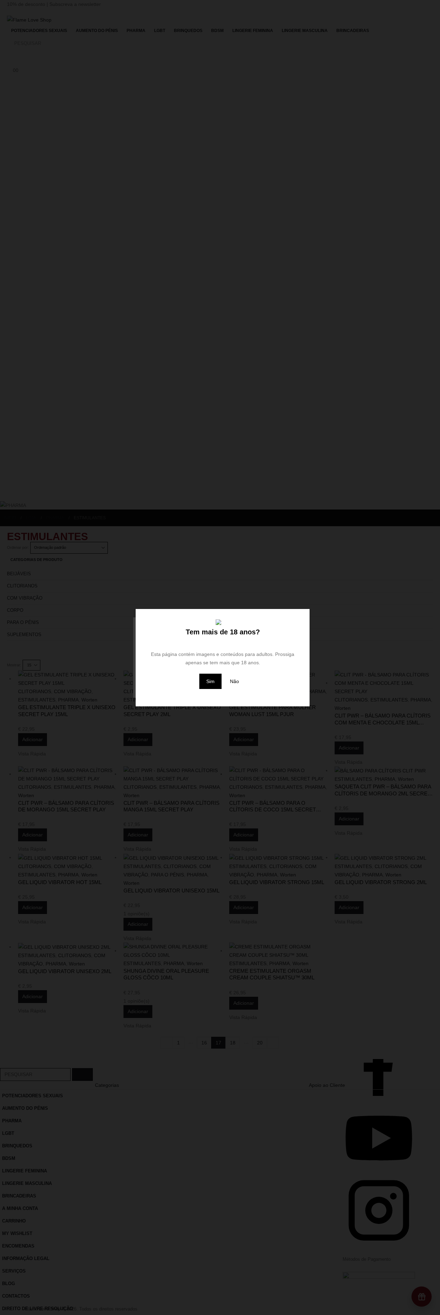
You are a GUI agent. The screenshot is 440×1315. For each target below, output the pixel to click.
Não (234, 681)
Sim (210, 681)
